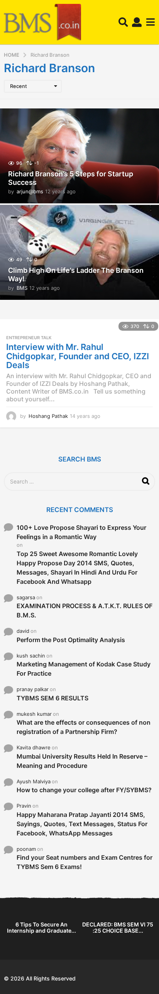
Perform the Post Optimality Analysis (71, 640)
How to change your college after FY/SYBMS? (84, 790)
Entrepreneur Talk (28, 337)
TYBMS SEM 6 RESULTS (52, 698)
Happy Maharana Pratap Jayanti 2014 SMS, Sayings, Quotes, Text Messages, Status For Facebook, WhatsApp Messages (82, 824)
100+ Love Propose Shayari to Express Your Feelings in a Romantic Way (81, 532)
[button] (123, 22)
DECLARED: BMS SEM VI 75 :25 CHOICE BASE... (117, 927)
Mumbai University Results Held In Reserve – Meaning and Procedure (82, 760)
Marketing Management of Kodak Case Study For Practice (84, 668)
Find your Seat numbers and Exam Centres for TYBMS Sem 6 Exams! (84, 862)
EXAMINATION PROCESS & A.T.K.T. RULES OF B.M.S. (84, 610)
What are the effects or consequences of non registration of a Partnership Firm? (84, 726)
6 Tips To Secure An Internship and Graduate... (41, 927)
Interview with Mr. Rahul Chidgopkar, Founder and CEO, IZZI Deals (77, 356)
